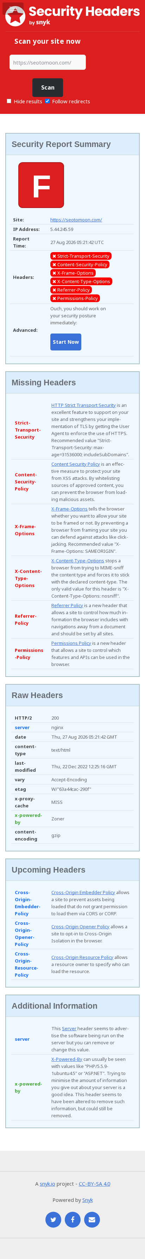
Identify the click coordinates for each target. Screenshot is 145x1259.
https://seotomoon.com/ (76, 219)
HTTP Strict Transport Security (83, 405)
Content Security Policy (75, 464)
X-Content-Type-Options (77, 560)
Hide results (27, 101)
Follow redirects (71, 101)
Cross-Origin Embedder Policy (83, 892)
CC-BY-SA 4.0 (94, 1183)
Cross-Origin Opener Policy (80, 926)
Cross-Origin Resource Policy (82, 957)
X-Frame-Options (69, 509)
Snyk (87, 1199)
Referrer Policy (67, 605)
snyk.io (47, 1183)
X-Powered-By (66, 1059)
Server (69, 1028)
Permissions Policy (71, 643)
